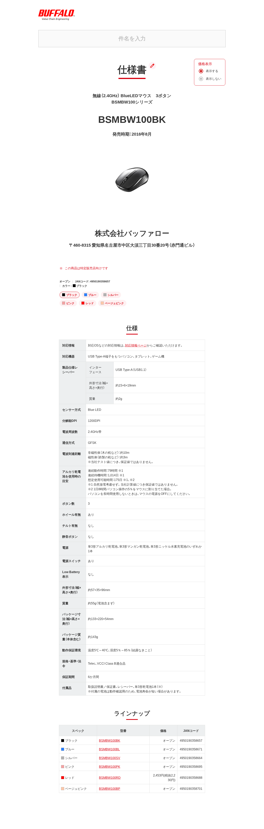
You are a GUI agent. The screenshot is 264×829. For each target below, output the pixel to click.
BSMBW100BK (109, 740)
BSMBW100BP (109, 788)
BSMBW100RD (110, 777)
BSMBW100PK (109, 766)
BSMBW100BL (109, 749)
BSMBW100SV (109, 757)
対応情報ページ (136, 345)
